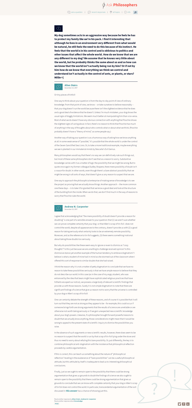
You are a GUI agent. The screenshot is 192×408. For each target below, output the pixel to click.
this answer (71, 390)
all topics (116, 12)
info (129, 12)
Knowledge (78, 401)
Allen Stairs (71, 85)
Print (57, 404)
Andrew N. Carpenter (76, 206)
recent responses (99, 12)
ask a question (76, 12)
